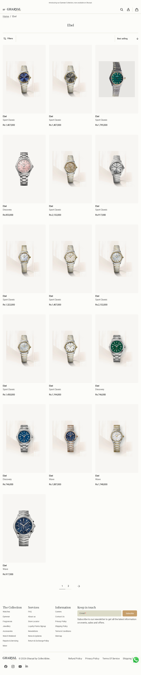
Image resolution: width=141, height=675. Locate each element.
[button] (4, 10)
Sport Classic (9, 120)
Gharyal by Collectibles (38, 658)
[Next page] (79, 586)
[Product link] (24, 86)
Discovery (7, 209)
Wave (51, 479)
